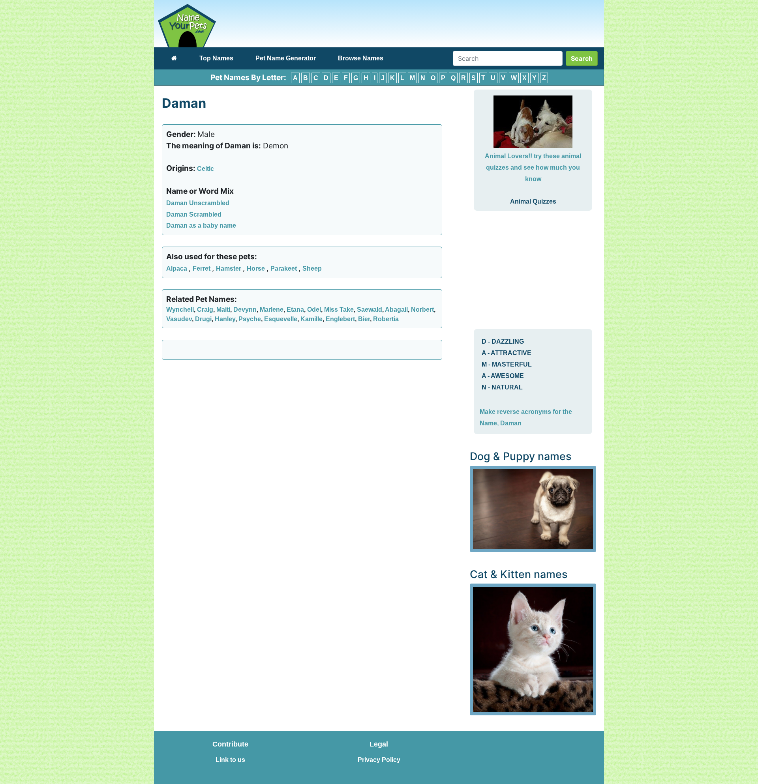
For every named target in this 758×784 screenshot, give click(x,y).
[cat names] (533, 649)
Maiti (223, 309)
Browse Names (360, 58)
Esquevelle (280, 319)
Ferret (202, 268)
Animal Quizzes (533, 201)
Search (582, 58)
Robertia (386, 319)
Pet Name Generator (285, 58)
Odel (314, 309)
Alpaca (177, 268)
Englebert (340, 319)
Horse (256, 268)
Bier (364, 319)
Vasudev (179, 319)
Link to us (230, 759)
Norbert (422, 309)
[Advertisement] (302, 423)
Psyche (249, 319)
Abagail (396, 309)
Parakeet (284, 268)
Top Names (216, 58)
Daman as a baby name (201, 225)
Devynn (245, 309)
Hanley (225, 319)
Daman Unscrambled (197, 203)
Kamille (311, 319)
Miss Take (339, 309)
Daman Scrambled (193, 214)
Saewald (369, 309)
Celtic (205, 168)
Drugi (203, 319)
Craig (205, 309)
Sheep (312, 268)
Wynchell (180, 309)
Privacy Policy (379, 759)
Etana (295, 309)
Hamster (229, 268)
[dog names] (533, 508)
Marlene (271, 309)
